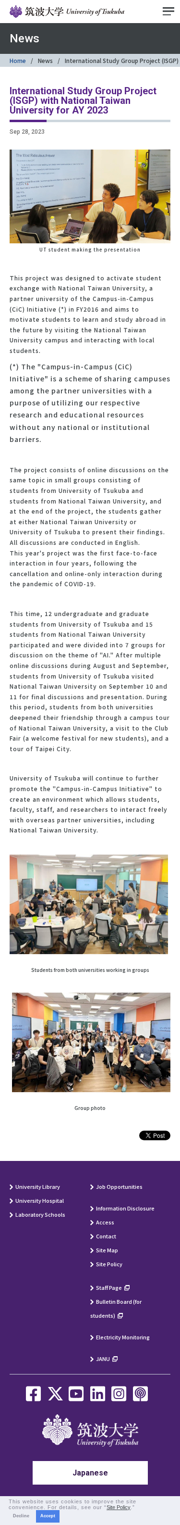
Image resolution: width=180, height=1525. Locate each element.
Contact (106, 1236)
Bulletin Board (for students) (116, 1308)
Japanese (90, 1472)
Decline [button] (21, 1515)
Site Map (107, 1250)
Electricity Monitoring (123, 1337)
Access (105, 1222)
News (45, 60)
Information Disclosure (125, 1208)
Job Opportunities (119, 1186)
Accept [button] (47, 1515)
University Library (37, 1186)
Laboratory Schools (40, 1214)
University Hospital (39, 1200)
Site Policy (109, 1264)
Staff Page (109, 1287)
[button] (138, 1508)
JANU (103, 1358)
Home (18, 60)
